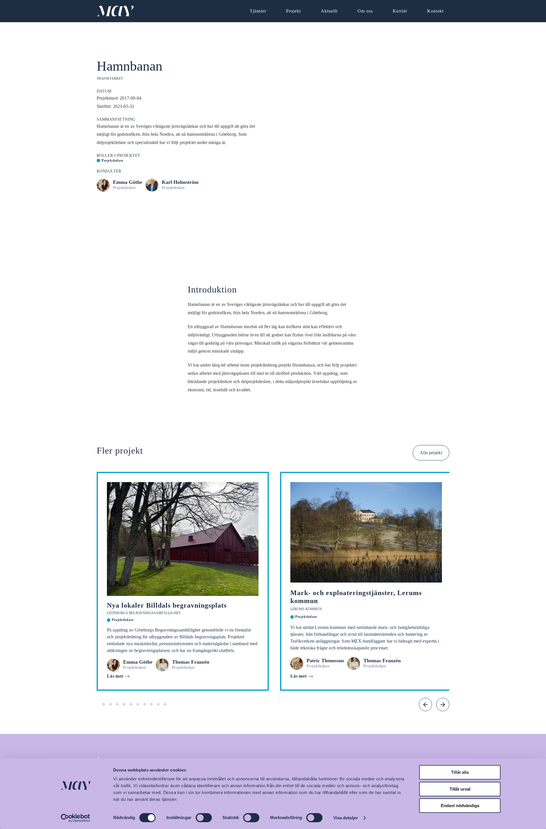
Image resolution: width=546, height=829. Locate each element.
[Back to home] (115, 11)
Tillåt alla (460, 772)
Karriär (400, 11)
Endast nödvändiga (460, 805)
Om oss (365, 11)
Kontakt (435, 11)
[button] (425, 704)
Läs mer (115, 676)
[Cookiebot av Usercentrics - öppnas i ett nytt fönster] (75, 818)
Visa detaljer (345, 817)
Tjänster (258, 11)
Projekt (293, 11)
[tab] (103, 704)
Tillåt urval (460, 789)
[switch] (204, 817)
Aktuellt (329, 11)
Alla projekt (431, 452)
